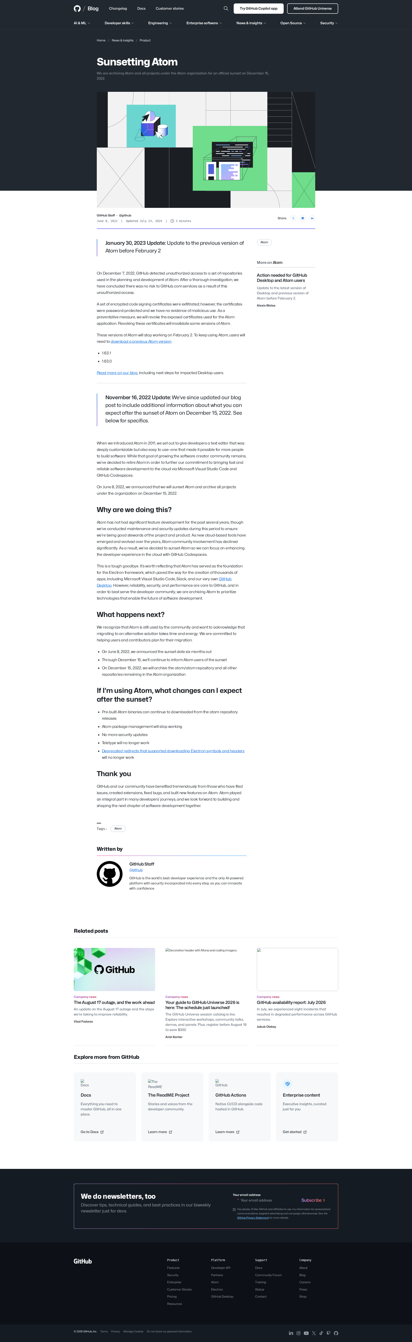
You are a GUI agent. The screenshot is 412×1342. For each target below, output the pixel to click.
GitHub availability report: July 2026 (291, 1002)
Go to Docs (90, 1132)
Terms (104, 1331)
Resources (174, 1304)
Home (101, 40)
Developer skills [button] (117, 23)
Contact (261, 1296)
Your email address (247, 1195)
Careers (305, 1282)
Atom (118, 828)
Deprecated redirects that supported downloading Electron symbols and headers (173, 751)
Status (259, 1289)
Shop (302, 1296)
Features (173, 1267)
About (303, 1267)
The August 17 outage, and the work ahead (114, 1002)
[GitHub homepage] (77, 8)
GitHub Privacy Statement (253, 1217)
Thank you (114, 773)
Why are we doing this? (134, 509)
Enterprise (174, 1282)
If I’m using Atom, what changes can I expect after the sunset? (169, 694)
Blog (93, 8)
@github (125, 215)
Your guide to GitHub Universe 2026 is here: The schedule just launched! (202, 1005)
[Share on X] (293, 218)
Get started (292, 1132)
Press (303, 1289)
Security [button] (327, 23)
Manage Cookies (133, 1331)
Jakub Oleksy (266, 1026)
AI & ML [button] (80, 23)
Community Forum (268, 1275)
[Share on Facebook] (303, 218)
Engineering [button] (158, 23)
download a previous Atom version (141, 341)
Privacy (115, 1331)
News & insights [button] (249, 23)
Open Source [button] (291, 23)
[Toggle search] (226, 8)
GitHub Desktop (222, 1296)
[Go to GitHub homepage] (83, 1262)
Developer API (220, 1267)
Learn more (158, 1132)
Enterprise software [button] (202, 23)
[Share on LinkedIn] (312, 218)
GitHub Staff (106, 215)
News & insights (122, 40)
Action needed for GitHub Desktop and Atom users (282, 278)
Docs (258, 1267)
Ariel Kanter (173, 1037)
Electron (217, 1289)
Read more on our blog (117, 372)
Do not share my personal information (169, 1331)
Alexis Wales (266, 305)
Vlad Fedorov (83, 1021)
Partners (217, 1275)
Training (260, 1282)
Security (173, 1275)
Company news (85, 997)
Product (145, 40)
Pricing (172, 1296)
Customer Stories (179, 1289)
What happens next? (131, 614)
